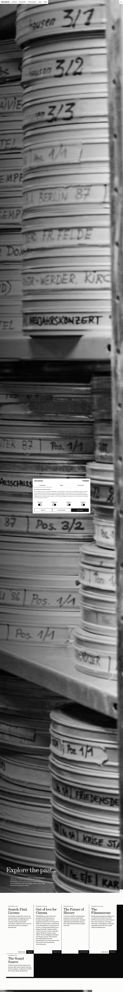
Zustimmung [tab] (42, 485)
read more (104, 952)
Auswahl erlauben (61, 510)
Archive (14, 2)
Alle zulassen (80, 510)
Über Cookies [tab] (81, 485)
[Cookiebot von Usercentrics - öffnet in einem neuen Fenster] (83, 481)
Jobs (39, 2)
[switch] (54, 505)
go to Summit (84, 952)
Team (45, 2)
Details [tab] (61, 485)
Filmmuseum (32, 2)
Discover (113, 952)
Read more (21, 952)
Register (30, 952)
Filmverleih (22, 2)
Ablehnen (43, 510)
